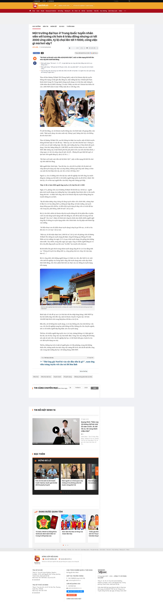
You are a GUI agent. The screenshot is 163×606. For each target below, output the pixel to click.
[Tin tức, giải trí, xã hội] (41, 6)
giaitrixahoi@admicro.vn (75, 588)
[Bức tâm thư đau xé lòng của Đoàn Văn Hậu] (73, 522)
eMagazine (37, 1)
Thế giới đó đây (94, 549)
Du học (61, 26)
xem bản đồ (37, 579)
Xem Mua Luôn (112, 11)
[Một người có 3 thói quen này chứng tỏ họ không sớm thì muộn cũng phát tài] (73, 471)
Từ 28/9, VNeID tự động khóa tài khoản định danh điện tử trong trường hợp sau (46, 534)
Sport (58, 549)
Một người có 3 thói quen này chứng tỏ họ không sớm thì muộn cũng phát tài (72, 483)
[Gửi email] (42, 53)
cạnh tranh (58, 376)
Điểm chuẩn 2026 (64, 5)
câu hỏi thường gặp (51, 559)
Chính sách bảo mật (74, 598)
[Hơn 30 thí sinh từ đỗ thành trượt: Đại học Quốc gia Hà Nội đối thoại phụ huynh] (46, 471)
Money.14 (67, 11)
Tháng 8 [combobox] (77, 387)
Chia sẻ (37, 53)
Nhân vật (53, 26)
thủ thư (36, 376)
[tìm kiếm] (129, 1)
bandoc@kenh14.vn (66, 559)
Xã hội (83, 11)
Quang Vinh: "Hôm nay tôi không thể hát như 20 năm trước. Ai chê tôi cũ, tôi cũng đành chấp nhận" (89, 426)
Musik (42, 11)
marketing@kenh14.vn (74, 580)
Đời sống (60, 11)
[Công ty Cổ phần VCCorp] (102, 571)
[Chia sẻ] (35, 63)
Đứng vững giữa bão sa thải (83, 376)
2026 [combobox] (86, 387)
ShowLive (51, 1)
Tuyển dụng (68, 376)
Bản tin (45, 26)
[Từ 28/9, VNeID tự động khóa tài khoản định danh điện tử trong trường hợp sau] (47, 522)
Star (33, 11)
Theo (67, 357)
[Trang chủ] (35, 58)
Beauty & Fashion (51, 11)
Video (120, 11)
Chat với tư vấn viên (76, 591)
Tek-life (96, 11)
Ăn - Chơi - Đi (76, 11)
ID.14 (44, 1)
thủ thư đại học (46, 376)
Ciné (38, 11)
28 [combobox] (70, 387)
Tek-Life (108, 549)
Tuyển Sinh (70, 26)
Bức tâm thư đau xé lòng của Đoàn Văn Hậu (72, 533)
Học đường (103, 11)
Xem (94, 388)
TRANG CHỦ (30, 11)
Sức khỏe (89, 11)
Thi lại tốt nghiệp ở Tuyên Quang (83, 5)
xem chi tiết (71, 595)
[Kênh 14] (37, 560)
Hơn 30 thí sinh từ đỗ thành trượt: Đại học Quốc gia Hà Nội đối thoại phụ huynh (46, 483)
